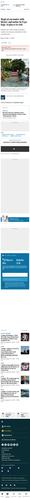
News (9, 9)
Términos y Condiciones (13, 283)
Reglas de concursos (8, 456)
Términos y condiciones (18, 478)
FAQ (3, 452)
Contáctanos (5, 450)
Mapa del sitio (6, 458)
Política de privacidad (7, 478)
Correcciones (24, 480)
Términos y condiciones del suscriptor (11, 480)
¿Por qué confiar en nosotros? (11, 460)
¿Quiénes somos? (7, 448)
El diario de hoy (6, 454)
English (3, 9)
